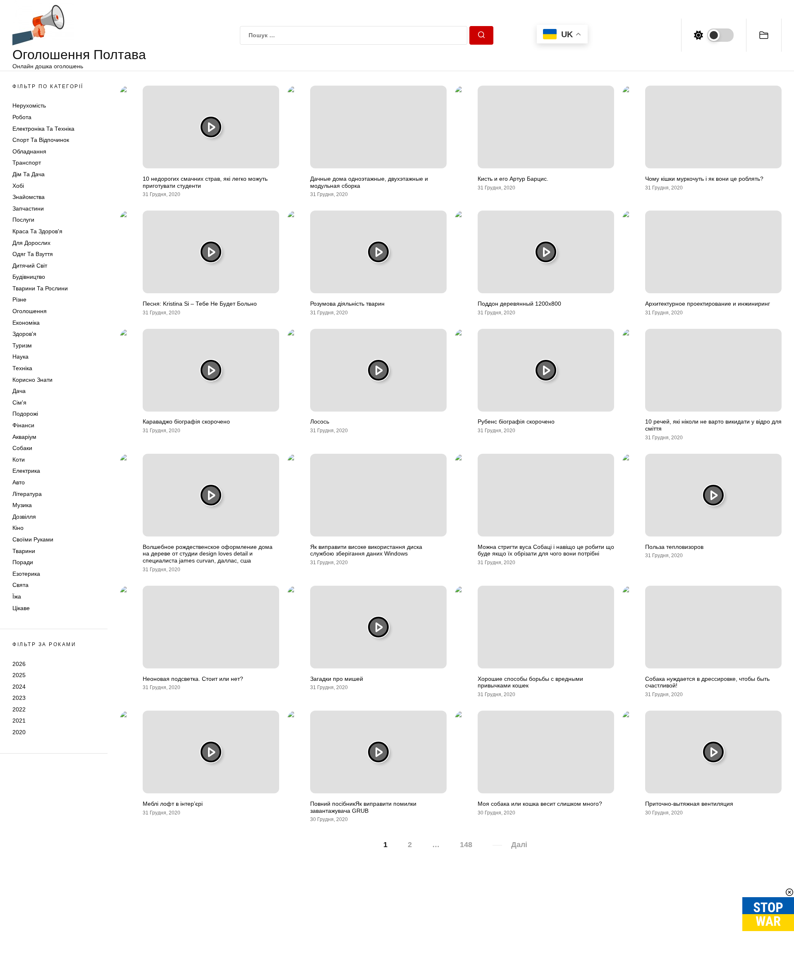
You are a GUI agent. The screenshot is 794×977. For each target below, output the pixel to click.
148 (466, 845)
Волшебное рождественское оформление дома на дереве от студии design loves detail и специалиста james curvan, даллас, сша (208, 554)
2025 (19, 675)
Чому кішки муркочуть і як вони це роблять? (704, 178)
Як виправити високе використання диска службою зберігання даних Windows (366, 550)
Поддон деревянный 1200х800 (519, 303)
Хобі (18, 185)
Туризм (22, 345)
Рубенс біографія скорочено (516, 421)
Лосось (319, 421)
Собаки (22, 448)
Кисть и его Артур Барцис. (513, 178)
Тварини (23, 551)
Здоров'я (24, 333)
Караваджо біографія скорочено (186, 421)
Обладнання (29, 151)
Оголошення (29, 311)
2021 (19, 720)
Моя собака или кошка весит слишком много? (540, 803)
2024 (19, 686)
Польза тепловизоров (674, 547)
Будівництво (28, 276)
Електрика (26, 470)
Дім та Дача (28, 174)
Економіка (26, 322)
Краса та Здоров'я (37, 231)
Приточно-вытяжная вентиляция (689, 803)
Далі (519, 845)
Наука (20, 356)
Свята (20, 585)
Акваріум (24, 436)
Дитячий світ (29, 265)
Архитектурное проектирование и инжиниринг (707, 303)
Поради (22, 562)
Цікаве (21, 608)
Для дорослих (31, 242)
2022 (19, 709)
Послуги (23, 219)
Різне (19, 299)
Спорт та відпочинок (40, 139)
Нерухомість (29, 105)
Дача (19, 391)
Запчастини (28, 208)
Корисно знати (32, 379)
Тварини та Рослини (40, 288)
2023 (19, 697)
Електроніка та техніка (43, 128)
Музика (22, 505)
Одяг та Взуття (32, 254)
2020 (19, 732)
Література (27, 494)
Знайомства (28, 197)
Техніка (22, 368)
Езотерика (26, 573)
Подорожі (25, 413)
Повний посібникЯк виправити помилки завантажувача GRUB (363, 807)
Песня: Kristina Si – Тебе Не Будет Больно (200, 303)
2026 (19, 663)
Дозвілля (24, 516)
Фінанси (23, 425)
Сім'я (19, 402)
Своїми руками (32, 539)
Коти (18, 459)
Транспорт (26, 162)
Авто (18, 482)
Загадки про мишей (336, 678)
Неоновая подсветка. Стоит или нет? (193, 678)
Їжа (16, 596)
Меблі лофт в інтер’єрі (173, 803)
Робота (21, 117)
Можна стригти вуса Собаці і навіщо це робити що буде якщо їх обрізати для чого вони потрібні (546, 550)
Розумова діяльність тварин (347, 303)
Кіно (18, 527)
